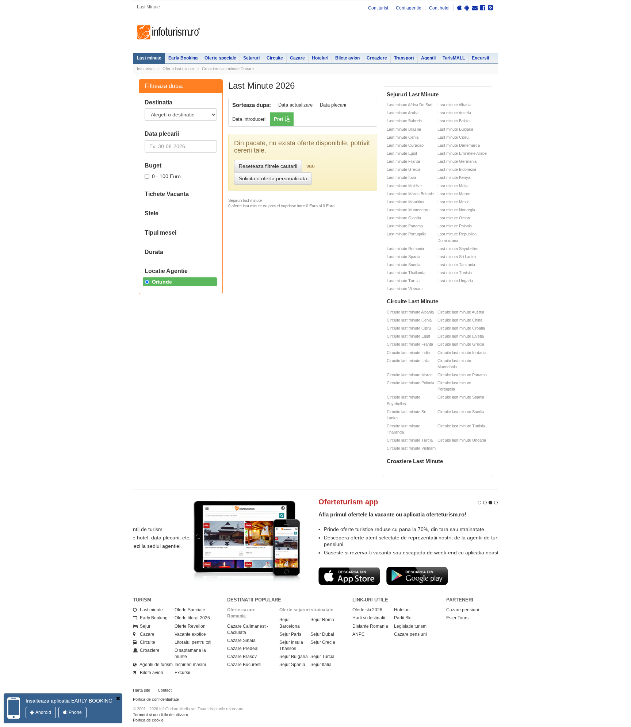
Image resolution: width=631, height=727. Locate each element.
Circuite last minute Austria (460, 312)
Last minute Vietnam (404, 288)
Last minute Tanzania (456, 264)
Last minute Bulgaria (455, 129)
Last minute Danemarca (458, 145)
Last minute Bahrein (404, 121)
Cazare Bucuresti (244, 671)
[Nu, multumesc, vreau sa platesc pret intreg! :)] (118, 698)
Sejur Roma (322, 626)
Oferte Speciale (190, 616)
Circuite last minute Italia (408, 360)
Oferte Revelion (190, 632)
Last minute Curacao (405, 145)
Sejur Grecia (322, 648)
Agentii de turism (155, 671)
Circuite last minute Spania (460, 397)
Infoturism (168, 32)
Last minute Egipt (402, 153)
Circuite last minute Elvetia (460, 336)
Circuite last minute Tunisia (461, 426)
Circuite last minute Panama (462, 375)
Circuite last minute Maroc (410, 375)
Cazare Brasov (242, 663)
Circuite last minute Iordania (461, 352)
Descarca (290, 576)
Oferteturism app (290, 502)
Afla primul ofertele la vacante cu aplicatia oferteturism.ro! (334, 514)
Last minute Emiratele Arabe (462, 153)
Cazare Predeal (243, 655)
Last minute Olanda (404, 218)
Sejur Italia (321, 671)
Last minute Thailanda (406, 272)
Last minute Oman (453, 218)
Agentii (428, 58)
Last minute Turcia (403, 280)
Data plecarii (333, 105)
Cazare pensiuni (410, 640)
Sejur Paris (290, 640)
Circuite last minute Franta (410, 344)
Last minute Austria (454, 113)
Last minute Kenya (453, 177)
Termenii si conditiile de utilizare (160, 721)
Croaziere (377, 58)
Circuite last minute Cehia (409, 320)
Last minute (149, 58)
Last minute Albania (454, 105)
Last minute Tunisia (454, 272)
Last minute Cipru (453, 137)
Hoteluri (320, 58)
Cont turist (378, 8)
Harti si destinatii (368, 624)
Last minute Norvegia (456, 210)
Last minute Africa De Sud (409, 105)
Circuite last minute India (408, 352)
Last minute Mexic (453, 202)
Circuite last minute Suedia (460, 411)
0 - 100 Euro (166, 176)
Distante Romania (370, 632)
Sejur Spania (292, 671)
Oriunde (162, 282)
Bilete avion (347, 58)
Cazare (297, 58)
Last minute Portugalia (406, 234)
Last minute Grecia (403, 169)
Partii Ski (403, 624)
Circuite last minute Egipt (408, 336)
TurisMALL (454, 58)
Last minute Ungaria (455, 280)
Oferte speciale (220, 58)
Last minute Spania (403, 256)
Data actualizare (295, 105)
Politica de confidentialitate (156, 706)
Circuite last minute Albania (410, 312)
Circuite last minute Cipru (409, 328)
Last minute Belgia (453, 121)
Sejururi (251, 58)
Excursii (480, 58)
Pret (278, 119)
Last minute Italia (401, 177)
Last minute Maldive (404, 186)
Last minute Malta (453, 186)
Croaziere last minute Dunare (228, 68)
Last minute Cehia (402, 137)
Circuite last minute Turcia (410, 440)
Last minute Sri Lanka (456, 256)
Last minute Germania (457, 161)
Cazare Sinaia (241, 647)
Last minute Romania (405, 248)
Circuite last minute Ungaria (461, 440)
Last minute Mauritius (405, 202)
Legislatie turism (410, 632)
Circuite (275, 58)
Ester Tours (457, 624)
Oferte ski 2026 (367, 616)
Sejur (143, 632)
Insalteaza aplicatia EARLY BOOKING (69, 701)
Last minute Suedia (403, 264)
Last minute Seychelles (457, 248)
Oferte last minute (178, 68)
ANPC (358, 640)
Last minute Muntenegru (408, 210)
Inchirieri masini (190, 671)
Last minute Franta (403, 161)
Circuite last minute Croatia (461, 328)
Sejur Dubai (322, 640)
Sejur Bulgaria (293, 663)
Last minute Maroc (453, 194)
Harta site (141, 697)
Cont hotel (439, 8)
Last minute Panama (405, 226)
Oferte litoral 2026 (192, 624)
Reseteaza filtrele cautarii (268, 166)
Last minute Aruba (402, 113)
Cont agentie (408, 8)
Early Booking (183, 58)
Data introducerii (249, 119)
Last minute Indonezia (456, 169)
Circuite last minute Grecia (460, 344)
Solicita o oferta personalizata (273, 178)
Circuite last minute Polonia (410, 383)
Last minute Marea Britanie (410, 194)
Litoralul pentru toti (193, 648)
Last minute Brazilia (404, 129)
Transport (404, 58)
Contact (165, 697)
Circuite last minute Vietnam (411, 448)
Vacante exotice (190, 640)
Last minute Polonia (454, 226)
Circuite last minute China (459, 320)
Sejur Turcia (322, 663)
